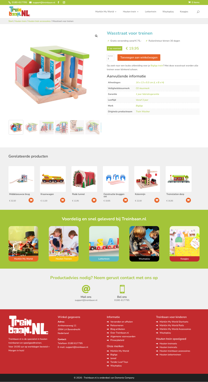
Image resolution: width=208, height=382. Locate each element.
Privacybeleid (117, 340)
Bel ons (122, 297)
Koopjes (184, 12)
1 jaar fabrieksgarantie (147, 94)
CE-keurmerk (142, 88)
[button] (96, 36)
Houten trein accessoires (39, 21)
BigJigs (139, 105)
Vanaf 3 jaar (142, 99)
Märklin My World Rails (172, 325)
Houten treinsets (168, 343)
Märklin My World (119, 351)
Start (10, 21)
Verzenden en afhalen (121, 321)
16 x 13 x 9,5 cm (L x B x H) (150, 82)
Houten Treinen (64, 258)
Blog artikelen (117, 329)
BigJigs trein (157, 65)
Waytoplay (168, 12)
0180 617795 (75, 343)
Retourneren (116, 325)
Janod (113, 358)
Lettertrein (150, 12)
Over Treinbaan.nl (119, 332)
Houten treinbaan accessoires (175, 351)
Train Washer (143, 111)
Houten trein (129, 12)
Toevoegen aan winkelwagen (138, 57)
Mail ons (86, 297)
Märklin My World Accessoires (175, 329)
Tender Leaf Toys (119, 362)
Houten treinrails (168, 347)
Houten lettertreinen (170, 354)
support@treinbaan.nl (77, 347)
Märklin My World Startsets (174, 321)
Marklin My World (104, 12)
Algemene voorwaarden (122, 336)
